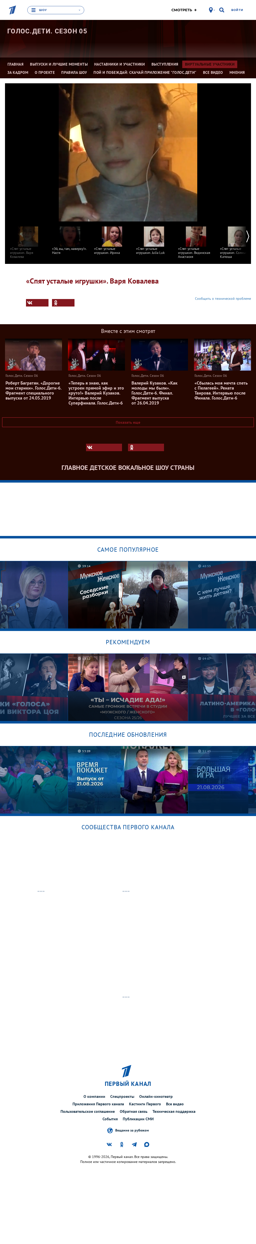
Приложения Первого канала (98, 1103)
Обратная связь (134, 1111)
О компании (94, 1096)
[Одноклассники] (63, 303)
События (110, 1118)
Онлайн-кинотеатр (156, 1096)
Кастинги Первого (145, 1103)
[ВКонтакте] (37, 303)
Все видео (175, 1103)
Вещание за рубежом (132, 1130)
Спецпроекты (122, 1096)
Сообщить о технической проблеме (223, 298)
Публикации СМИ (138, 1118)
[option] (28, 240)
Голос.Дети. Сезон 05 (47, 31)
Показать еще (128, 422)
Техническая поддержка (174, 1111)
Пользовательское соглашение (87, 1111)
